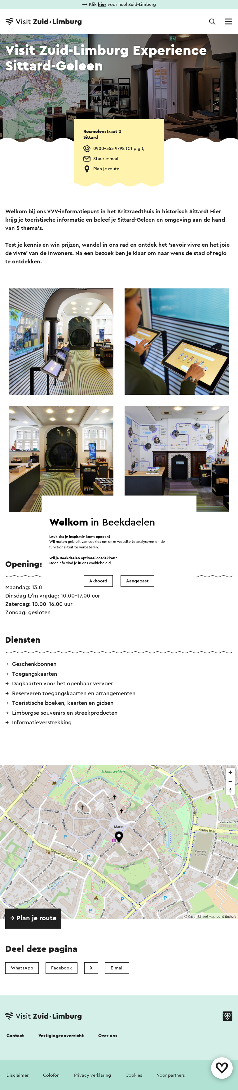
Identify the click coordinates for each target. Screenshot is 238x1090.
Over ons (107, 1035)
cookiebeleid (100, 563)
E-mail (117, 968)
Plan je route (106, 169)
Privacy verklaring (92, 1075)
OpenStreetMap (202, 916)
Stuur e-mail (105, 158)
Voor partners (171, 1075)
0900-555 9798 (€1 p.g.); (118, 148)
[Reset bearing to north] (230, 790)
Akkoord (98, 581)
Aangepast (137, 581)
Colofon (51, 1075)
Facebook (61, 968)
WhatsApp (22, 968)
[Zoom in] (230, 772)
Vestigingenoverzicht (61, 1035)
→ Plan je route (33, 918)
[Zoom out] (230, 781)
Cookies (134, 1075)
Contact (15, 1035)
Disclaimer (18, 1075)
